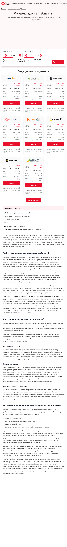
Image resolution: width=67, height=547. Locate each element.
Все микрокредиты (18, 4)
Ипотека (29, 4)
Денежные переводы (51, 4)
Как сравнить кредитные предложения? (17, 216)
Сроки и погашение (13, 223)
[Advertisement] (33, 35)
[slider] (12, 57)
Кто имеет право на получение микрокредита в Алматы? (23, 229)
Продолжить (57, 62)
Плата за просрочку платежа (16, 226)
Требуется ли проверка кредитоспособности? (19, 213)
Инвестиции (38, 4)
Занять (11, 103)
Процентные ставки (13, 219)
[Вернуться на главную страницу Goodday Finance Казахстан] (5, 3)
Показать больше (33, 200)
